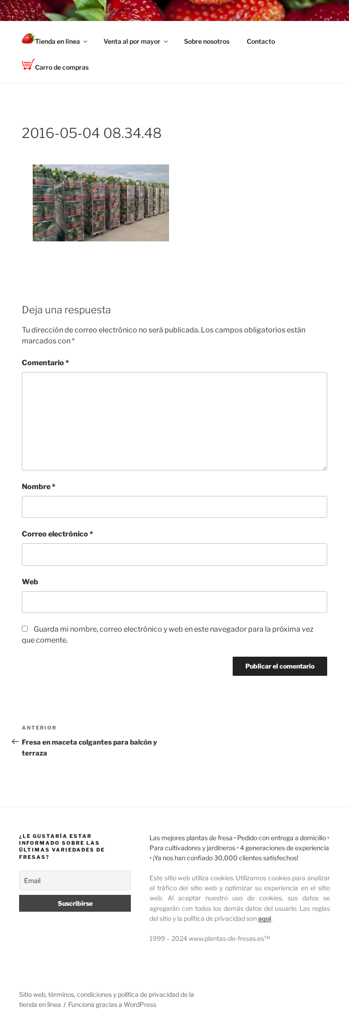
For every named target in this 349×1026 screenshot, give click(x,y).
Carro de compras (62, 67)
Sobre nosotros (206, 41)
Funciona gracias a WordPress (112, 1004)
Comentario (45, 362)
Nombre (38, 486)
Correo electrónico (57, 534)
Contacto (261, 41)
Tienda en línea (57, 41)
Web (30, 581)
